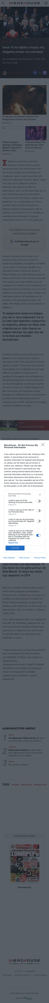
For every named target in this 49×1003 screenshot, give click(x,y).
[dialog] (24, 501)
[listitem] (24, 495)
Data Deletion (9, 558)
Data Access (24, 558)
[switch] (38, 501)
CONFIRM (15, 548)
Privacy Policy (40, 558)
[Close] (43, 445)
